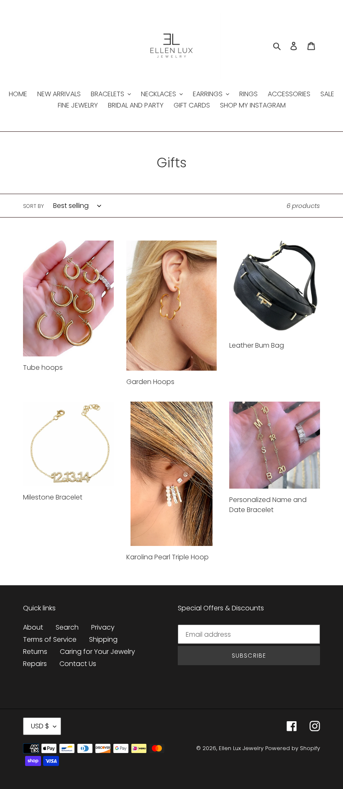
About (33, 627)
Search (67, 627)
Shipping (103, 639)
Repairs (35, 664)
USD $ (40, 726)
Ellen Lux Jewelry (241, 748)
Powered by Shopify (292, 748)
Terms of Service (50, 639)
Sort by (33, 206)
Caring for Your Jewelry (97, 651)
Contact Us (77, 664)
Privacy (103, 627)
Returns (35, 651)
